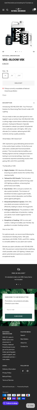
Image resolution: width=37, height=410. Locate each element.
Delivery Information (9, 369)
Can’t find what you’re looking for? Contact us (19, 2)
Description (7, 103)
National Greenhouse (11, 55)
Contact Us (24, 346)
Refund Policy (6, 376)
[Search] (7, 10)
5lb (12, 75)
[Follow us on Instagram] (27, 371)
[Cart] (33, 10)
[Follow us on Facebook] (23, 371)
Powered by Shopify (22, 386)
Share (4, 95)
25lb (19, 75)
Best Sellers (24, 339)
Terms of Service (7, 380)
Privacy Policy (6, 373)
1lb (5, 75)
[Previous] (3, 51)
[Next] (34, 51)
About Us (24, 343)
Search (23, 335)
